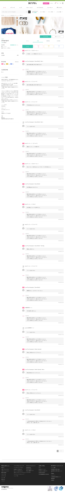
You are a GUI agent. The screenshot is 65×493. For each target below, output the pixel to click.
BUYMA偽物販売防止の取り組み (44, 474)
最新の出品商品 (3, 472)
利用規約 (52, 473)
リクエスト (60, 7)
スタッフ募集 (53, 467)
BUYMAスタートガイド (42, 469)
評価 (38, 40)
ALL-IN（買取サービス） (30, 470)
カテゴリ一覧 (3, 475)
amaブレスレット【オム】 (30, 204)
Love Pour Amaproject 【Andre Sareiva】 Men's (34, 369)
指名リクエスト (58, 36)
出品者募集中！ (46, 3)
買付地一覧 (3, 479)
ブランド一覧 (3, 474)
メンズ (20, 7)
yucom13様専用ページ (29, 327)
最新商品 (48, 40)
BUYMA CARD (28, 467)
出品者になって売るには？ (18, 469)
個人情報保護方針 (4, 489)
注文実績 (58, 40)
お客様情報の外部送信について (56, 476)
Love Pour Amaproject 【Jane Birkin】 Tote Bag (34, 245)
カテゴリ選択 (42, 11)
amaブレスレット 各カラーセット (32, 50)
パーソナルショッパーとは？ (18, 467)
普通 (49, 46)
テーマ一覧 (3, 477)
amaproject (5, 40)
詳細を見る (17, 61)
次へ (62, 450)
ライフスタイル (40, 7)
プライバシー (53, 475)
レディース (12, 7)
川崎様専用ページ (28, 307)
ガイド (40, 467)
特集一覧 (2, 467)
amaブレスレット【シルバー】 (31, 81)
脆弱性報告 (53, 478)
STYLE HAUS (28, 472)
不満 (59, 46)
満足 (38, 46)
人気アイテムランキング (5, 469)
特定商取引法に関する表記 (55, 469)
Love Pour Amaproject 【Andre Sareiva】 (33, 349)
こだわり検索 (58, 11)
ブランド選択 (50, 11)
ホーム (27, 40)
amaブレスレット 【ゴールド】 (31, 143)
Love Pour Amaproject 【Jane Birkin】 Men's (34, 61)
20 (4, 64)
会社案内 (52, 480)
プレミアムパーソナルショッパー (19, 474)
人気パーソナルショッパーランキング (20, 472)
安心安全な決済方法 (42, 472)
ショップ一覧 (16, 475)
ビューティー (50, 7)
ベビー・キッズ (29, 7)
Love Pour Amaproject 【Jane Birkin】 (32, 183)
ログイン (51, 3)
